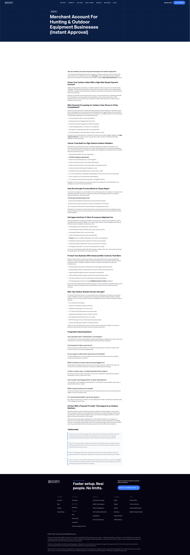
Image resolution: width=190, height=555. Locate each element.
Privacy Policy (133, 500)
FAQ (73, 514)
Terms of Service (134, 504)
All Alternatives (118, 519)
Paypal (116, 504)
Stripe (115, 500)
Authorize (116, 512)
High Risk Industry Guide (136, 512)
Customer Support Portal (78, 526)
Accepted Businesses (136, 508)
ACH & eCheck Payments (100, 512)
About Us (59, 500)
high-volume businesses (110, 77)
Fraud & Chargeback (98, 508)
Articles (59, 508)
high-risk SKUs (79, 165)
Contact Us (75, 522)
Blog (58, 504)
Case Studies (60, 512)
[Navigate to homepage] (9, 3)
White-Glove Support (98, 504)
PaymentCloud (118, 516)
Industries (74, 507)
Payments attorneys (98, 519)
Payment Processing (98, 500)
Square (116, 508)
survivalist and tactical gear (96, 339)
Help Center (75, 518)
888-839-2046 (168, 2)
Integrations (96, 516)
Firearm (71, 238)
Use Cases (75, 500)
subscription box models (97, 246)
